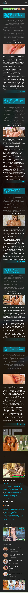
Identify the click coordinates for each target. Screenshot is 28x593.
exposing (14, 111)
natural (8, 31)
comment (22, 108)
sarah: (20, 207)
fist (20, 200)
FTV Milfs (7, 505)
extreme (11, 26)
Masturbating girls (11, 501)
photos (5, 33)
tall (6, 121)
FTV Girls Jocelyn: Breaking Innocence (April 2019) (13, 15)
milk (12, 284)
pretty (23, 285)
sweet (12, 36)
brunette (8, 278)
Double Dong (5, 358)
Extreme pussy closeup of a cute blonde (12, 491)
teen (9, 121)
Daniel (15, 20)
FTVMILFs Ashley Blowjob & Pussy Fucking (12, 508)
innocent (16, 29)
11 (12, 433)
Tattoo (21, 208)
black (14, 23)
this (21, 36)
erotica (14, 280)
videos (8, 39)
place (23, 205)
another (5, 198)
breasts (15, 198)
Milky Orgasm (19, 284)
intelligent (21, 29)
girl (23, 27)
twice (9, 37)
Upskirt (15, 37)
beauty (20, 277)
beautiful (10, 23)
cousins (16, 24)
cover (23, 198)
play (9, 33)
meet (17, 116)
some (13, 34)
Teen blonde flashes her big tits (10, 495)
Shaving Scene (18, 118)
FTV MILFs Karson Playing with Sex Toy (11, 512)
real (23, 33)
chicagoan (12, 278)
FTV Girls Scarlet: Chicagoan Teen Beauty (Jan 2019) (12, 270)
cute (19, 24)
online (14, 31)
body (15, 108)
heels (18, 361)
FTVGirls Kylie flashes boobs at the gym (12, 496)
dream (6, 111)
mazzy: (22, 362)
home (18, 114)
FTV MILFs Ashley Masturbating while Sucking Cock (14, 509)
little (18, 203)
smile (5, 120)
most (6, 31)
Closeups (9, 24)
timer (19, 288)
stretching (6, 36)
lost (9, 362)
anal (12, 21)
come (20, 278)
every (23, 358)
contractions (7, 110)
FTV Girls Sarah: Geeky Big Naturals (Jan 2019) (14, 191)
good (6, 29)
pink (7, 33)
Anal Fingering (16, 21)
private (8, 118)
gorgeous (6, 203)
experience (7, 26)
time (23, 36)
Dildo (20, 110)
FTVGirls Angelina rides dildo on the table (12, 486)
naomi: (5, 117)
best (13, 198)
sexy (15, 287)
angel (5, 23)
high (9, 29)
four (9, 201)
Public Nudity (19, 33)
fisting (23, 200)
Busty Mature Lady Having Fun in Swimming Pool (13, 515)
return (12, 207)
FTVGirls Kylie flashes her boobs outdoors (12, 493)
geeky (17, 201)
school (5, 34)
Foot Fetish (11, 113)
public (16, 33)
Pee (20, 31)
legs (20, 114)
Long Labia (8, 30)
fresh (17, 113)
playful (5, 118)
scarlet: (10, 287)
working (15, 39)
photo (22, 31)
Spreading (11, 120)
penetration (13, 285)
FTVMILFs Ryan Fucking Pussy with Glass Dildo (13, 516)
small (10, 34)
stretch (22, 34)
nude (11, 31)
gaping (21, 27)
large (23, 361)
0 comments (18, 123)
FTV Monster (16, 281)
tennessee (15, 36)
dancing (14, 110)
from (15, 27)
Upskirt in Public (21, 37)
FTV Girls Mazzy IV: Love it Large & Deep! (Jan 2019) (13, 349)
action (10, 107)
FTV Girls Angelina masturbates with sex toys (13, 488)
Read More (21, 91)
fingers (5, 27)
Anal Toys (21, 21)
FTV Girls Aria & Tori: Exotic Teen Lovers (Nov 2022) (17, 567)
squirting (19, 34)
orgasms (9, 285)
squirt (15, 34)
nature (9, 205)
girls (4, 29)
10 (10, 433)
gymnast (12, 114)
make (9, 116)
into (24, 29)
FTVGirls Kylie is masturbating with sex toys (13, 492)
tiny (20, 288)
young (19, 39)
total (5, 37)
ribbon (14, 207)
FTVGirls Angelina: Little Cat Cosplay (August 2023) (16, 555)
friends (12, 27)
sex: (8, 34)
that (19, 36)
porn (9, 365)
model (22, 30)
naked (23, 116)
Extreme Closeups (16, 26)
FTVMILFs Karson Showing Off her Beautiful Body (14, 511)
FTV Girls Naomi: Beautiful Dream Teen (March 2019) (14, 101)
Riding (14, 118)
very (5, 39)
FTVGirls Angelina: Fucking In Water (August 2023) (16, 561)
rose (17, 207)
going (9, 114)
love (14, 30)
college (12, 24)
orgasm (17, 31)
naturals (5, 205)
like (5, 30)
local (20, 203)
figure (22, 26)
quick (7, 287)
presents (12, 33)
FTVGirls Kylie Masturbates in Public (11, 498)
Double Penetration (12, 358)
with (13, 39)
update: (12, 37)
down (21, 24)
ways (11, 39)
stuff (9, 36)
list (16, 203)
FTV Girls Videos (10, 481)
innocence (12, 29)
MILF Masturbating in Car (9, 519)
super (10, 288)
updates (7, 368)
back (7, 108)
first (8, 27)
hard (16, 114)
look (12, 30)
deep (17, 110)
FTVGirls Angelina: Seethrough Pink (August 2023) (16, 548)
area (7, 23)
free (10, 27)
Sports (7, 208)
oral (7, 364)
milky (15, 284)
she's (23, 118)
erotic (12, 280)
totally (17, 121)
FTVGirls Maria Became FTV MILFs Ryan (12, 518)
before (12, 357)
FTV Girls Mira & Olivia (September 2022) (16, 574)
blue (19, 23)
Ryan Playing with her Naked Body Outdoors (13, 513)
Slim (17, 287)
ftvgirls (18, 27)
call (6, 24)
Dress (20, 358)
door (5, 200)
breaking (22, 23)
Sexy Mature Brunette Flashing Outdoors (12, 521)
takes (5, 121)
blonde (16, 23)
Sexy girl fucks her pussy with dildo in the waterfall (14, 489)
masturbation (17, 30)
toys (7, 37)
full (20, 281)
